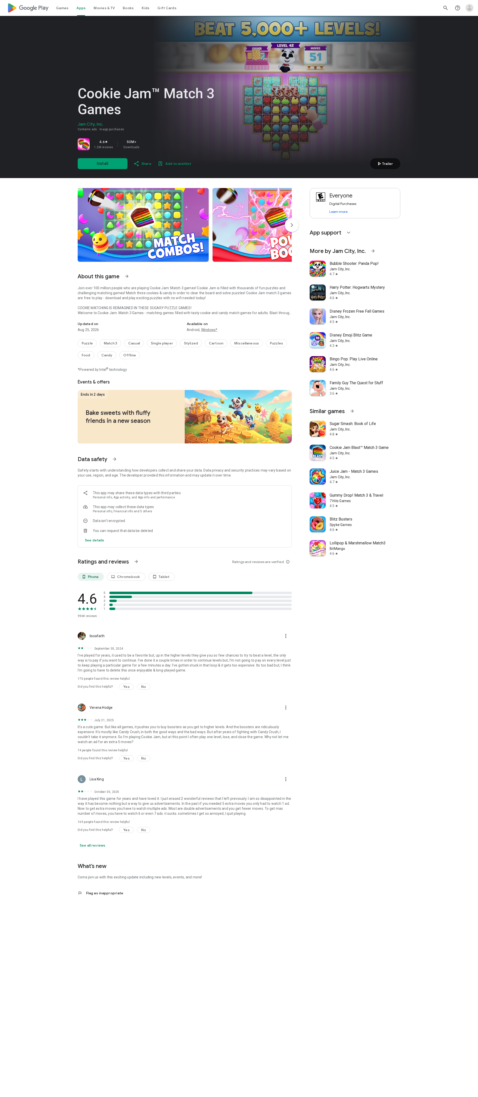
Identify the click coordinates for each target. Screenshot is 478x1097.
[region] (147, 144)
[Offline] (129, 355)
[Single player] (162, 343)
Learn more (338, 211)
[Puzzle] (87, 343)
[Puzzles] (276, 343)
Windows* (209, 330)
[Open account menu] (470, 8)
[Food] (86, 355)
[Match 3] (110, 343)
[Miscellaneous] (246, 343)
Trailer (384, 164)
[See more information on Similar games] (352, 411)
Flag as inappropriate (100, 893)
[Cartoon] (216, 343)
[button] (143, 225)
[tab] (62, 8)
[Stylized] (191, 343)
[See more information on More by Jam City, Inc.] (373, 251)
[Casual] (134, 343)
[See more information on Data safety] (114, 459)
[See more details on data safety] (94, 540)
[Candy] (107, 355)
